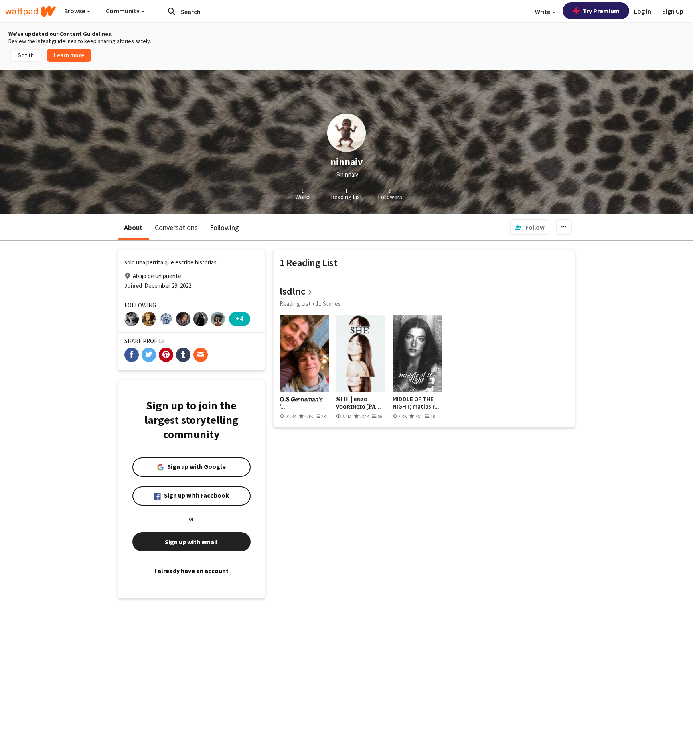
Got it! (26, 55)
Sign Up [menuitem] (672, 11)
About (133, 227)
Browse (75, 11)
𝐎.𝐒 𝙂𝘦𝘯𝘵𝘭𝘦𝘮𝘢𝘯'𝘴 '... (301, 403)
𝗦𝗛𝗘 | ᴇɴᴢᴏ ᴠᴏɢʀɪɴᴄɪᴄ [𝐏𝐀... (358, 403)
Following (224, 227)
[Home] (30, 11)
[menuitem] (529, 227)
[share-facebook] (131, 355)
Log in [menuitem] (642, 11)
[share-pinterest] (166, 355)
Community (123, 11)
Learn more (69, 55)
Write (543, 12)
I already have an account (191, 571)
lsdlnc (292, 291)
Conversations (176, 227)
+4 (239, 318)
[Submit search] (171, 11)
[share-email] (200, 355)
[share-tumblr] (183, 355)
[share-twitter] (149, 355)
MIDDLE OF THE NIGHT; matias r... (416, 403)
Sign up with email (191, 542)
